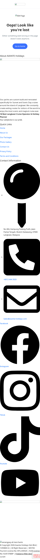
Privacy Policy (5, 151)
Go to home (20, 46)
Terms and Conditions (9, 156)
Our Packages (6, 137)
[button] (30, 4)
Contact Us (4, 147)
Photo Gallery (5, 142)
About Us (4, 132)
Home (2, 128)
